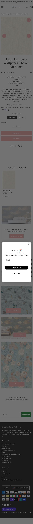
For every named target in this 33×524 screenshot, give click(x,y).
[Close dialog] (29, 244)
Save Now (16, 267)
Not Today (16, 273)
